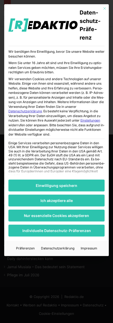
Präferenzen (25, 248)
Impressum (89, 248)
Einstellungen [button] (90, 120)
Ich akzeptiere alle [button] (56, 200)
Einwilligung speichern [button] (56, 185)
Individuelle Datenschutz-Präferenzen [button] (56, 230)
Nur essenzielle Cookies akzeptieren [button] (56, 215)
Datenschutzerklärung (25, 111)
